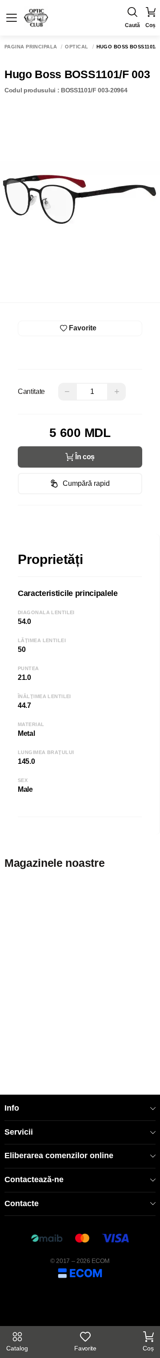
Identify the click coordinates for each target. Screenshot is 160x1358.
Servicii (18, 1132)
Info (11, 1108)
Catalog (17, 1348)
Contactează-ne (34, 1179)
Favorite (85, 1348)
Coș (148, 1348)
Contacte (21, 1203)
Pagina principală (30, 46)
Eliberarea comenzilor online (58, 1155)
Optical (76, 46)
